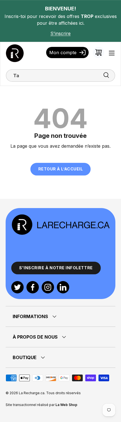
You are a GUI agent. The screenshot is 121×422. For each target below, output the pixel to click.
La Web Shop (66, 405)
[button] (98, 52)
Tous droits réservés (63, 393)
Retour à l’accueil (60, 168)
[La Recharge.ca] (60, 217)
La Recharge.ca (31, 393)
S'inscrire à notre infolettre (56, 267)
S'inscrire (60, 33)
